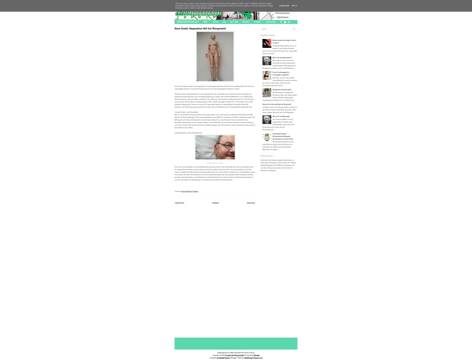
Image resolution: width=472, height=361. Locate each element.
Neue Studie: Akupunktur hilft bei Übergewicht (200, 28)
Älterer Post (251, 203)
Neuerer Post (179, 203)
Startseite (215, 203)
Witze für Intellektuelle (281, 116)
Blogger (257, 355)
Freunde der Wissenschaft (188, 22)
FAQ (224, 22)
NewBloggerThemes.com (253, 358)
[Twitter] (285, 22)
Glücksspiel (271, 22)
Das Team (234, 22)
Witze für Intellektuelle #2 (282, 58)
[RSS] (289, 22)
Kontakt (245, 22)
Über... (205, 22)
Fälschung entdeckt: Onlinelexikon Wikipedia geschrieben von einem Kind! (283, 136)
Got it (294, 6)
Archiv (215, 22)
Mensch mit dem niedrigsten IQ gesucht (276, 104)
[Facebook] (281, 22)
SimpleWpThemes (223, 358)
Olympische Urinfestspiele (282, 90)
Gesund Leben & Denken (189, 191)
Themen (257, 22)
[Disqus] (215, 237)
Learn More (284, 6)
